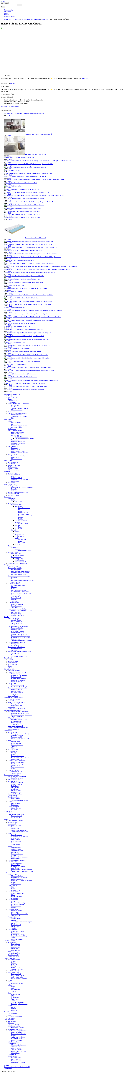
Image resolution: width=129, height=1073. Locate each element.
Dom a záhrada (12, 503)
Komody (10, 659)
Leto (9, 813)
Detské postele (15, 435)
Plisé (12, 887)
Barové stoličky (8, 10)
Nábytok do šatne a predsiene (12, 710)
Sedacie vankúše (15, 915)
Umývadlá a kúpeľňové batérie (16, 647)
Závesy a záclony (12, 929)
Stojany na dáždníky (17, 716)
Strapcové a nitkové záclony (19, 936)
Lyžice (13, 986)
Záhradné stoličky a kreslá (18, 1051)
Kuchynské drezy (16, 613)
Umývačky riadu (16, 599)
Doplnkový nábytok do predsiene (20, 713)
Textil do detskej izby (14, 446)
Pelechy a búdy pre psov (25, 550)
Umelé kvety (11, 411)
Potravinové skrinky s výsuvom (20, 579)
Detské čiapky (19, 558)
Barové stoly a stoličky (14, 670)
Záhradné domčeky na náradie (16, 1029)
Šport (9, 1015)
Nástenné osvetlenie (16, 784)
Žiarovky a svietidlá (13, 806)
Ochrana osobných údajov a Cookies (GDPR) (17, 1067)
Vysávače (13, 489)
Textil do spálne (12, 917)
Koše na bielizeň (15, 476)
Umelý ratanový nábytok (18, 1062)
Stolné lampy (15, 789)
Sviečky (13, 407)
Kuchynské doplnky (13, 970)
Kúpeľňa (17, 522)
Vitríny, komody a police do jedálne (17, 688)
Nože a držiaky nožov (17, 977)
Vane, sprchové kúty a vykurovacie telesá (19, 651)
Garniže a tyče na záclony (18, 931)
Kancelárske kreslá (16, 705)
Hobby (10, 546)
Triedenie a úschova (9, 940)
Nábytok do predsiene (14, 718)
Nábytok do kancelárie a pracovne (30, 19)
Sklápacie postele (16, 858)
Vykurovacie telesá (16, 1038)
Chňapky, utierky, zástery (18, 893)
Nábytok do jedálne (9, 669)
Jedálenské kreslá (16, 677)
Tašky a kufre (11, 1018)
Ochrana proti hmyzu (13, 470)
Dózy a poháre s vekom (17, 975)
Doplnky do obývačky (14, 732)
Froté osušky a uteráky (17, 631)
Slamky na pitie (15, 967)
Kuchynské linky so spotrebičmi (20, 572)
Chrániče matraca (16, 918)
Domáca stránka (8, 19)
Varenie (10, 1005)
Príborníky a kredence (17, 692)
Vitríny (10, 667)
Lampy (20, 527)
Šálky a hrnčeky (15, 999)
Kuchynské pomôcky (14, 972)
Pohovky (13, 754)
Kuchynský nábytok (13, 602)
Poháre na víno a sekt (17, 983)
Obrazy (10, 399)
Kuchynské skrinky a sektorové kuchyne (19, 576)
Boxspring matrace (16, 835)
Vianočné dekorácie (16, 816)
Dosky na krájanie (16, 974)
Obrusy (13, 895)
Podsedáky (14, 1035)
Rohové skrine (15, 868)
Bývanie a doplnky (16, 504)
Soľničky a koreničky (17, 969)
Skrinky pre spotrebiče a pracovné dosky (22, 580)
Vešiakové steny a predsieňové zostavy (18, 727)
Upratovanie (11, 482)
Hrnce (13, 1007)
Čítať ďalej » (85, 78)
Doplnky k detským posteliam (19, 452)
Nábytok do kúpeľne (13, 618)
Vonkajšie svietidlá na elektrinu (19, 800)
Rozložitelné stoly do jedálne (19, 686)
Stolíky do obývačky (13, 770)
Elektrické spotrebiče (10, 484)
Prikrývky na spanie (23, 514)
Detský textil (14, 424)
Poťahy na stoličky (16, 896)
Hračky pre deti (15, 457)
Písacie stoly (7, 11)
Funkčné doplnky (12, 1013)
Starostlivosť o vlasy (13, 493)
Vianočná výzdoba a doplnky (16, 814)
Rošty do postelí (19, 534)
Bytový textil (18, 506)
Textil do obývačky (13, 909)
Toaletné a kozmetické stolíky (19, 831)
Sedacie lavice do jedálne (18, 680)
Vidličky (13, 991)
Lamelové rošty (12, 824)
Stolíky (17, 538)
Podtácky (13, 963)
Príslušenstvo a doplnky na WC (16, 642)
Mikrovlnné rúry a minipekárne (20, 591)
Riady (9, 993)
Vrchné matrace (15, 844)
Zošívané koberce (16, 884)
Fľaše (12, 996)
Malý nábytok (8, 658)
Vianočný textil (15, 817)
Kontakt (6, 1065)
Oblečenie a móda (13, 552)
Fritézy (13, 588)
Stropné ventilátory (13, 795)
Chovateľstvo (11, 463)
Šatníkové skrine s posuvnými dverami (22, 871)
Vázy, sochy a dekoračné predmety (17, 413)
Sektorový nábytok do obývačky (17, 760)
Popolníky (14, 964)
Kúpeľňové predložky (17, 632)
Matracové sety (15, 838)
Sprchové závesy (16, 639)
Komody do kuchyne (17, 604)
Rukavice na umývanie (17, 904)
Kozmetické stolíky (13, 661)
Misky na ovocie (15, 961)
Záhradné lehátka (16, 1048)
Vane (12, 655)
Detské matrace (12, 429)
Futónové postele (16, 852)
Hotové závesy (15, 933)
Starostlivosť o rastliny (17, 1027)
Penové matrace (15, 839)
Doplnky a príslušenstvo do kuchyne (21, 610)
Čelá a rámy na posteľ (17, 850)
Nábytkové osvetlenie (17, 735)
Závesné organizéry (13, 956)
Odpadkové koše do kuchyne (19, 615)
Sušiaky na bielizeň (16, 478)
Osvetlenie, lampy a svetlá (11, 775)
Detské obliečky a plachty (18, 451)
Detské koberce (15, 449)
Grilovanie (11, 1023)
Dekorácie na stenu (16, 414)
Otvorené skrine (15, 865)
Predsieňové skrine (16, 721)
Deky (19, 509)
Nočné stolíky (22, 539)
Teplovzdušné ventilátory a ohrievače (21, 640)
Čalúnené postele (16, 849)
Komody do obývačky (17, 762)
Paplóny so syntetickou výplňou (23, 921)
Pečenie (10, 980)
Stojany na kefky (23, 523)
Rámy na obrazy (12, 400)
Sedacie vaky (15, 444)
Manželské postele (16, 855)
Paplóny (13, 920)
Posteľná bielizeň (23, 512)
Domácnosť (7, 471)
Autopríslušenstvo (13, 462)
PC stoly (20, 541)
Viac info (12, 83)
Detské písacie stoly (16, 433)
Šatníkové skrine (12, 861)
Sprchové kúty (15, 653)
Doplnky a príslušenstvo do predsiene (18, 711)
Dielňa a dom (8, 460)
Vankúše (6, 14)
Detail (8, 115)
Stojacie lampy (15, 787)
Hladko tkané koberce (17, 876)
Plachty (20, 511)
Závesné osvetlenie (16, 792)
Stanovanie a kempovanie (15, 1016)
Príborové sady (15, 989)
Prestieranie (14, 898)
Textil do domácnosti (10, 873)
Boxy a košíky (12, 942)
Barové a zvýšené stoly (17, 685)
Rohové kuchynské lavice (18, 678)
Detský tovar (11, 498)
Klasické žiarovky (16, 803)
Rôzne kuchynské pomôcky (19, 978)
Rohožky (13, 882)
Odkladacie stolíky (13, 664)
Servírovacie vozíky (16, 607)
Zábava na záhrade (16, 459)
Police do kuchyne (16, 606)
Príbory (10, 985)
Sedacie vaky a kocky (17, 745)
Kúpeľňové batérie (16, 648)
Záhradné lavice (15, 1046)
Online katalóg (8, 1068)
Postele (6, 13)
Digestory (14, 587)
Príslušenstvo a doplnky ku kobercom (21, 880)
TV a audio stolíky (16, 773)
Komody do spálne (16, 827)
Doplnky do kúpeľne (17, 628)
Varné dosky (14, 601)
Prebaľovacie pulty (16, 427)
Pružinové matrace (16, 841)
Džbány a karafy (15, 994)
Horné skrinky (15, 577)
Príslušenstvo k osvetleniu (15, 794)
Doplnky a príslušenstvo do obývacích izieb (23, 734)
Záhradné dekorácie (16, 1040)
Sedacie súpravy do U (17, 759)
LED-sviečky (15, 405)
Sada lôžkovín (15, 926)
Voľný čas (7, 1012)
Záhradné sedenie (12, 1043)
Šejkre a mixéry (15, 595)
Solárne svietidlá (15, 798)
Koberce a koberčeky (21, 520)
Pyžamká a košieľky (20, 561)
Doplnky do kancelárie (14, 699)
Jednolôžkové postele (17, 854)
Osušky (13, 901)
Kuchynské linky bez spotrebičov (20, 571)
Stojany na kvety (12, 402)
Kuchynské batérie (16, 612)
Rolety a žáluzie (12, 885)
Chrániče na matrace (24, 508)
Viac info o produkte (10, 106)
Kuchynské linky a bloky (15, 568)
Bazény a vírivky (12, 1021)
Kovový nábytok (16, 1061)
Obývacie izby (8, 730)
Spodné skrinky (15, 582)
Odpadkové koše (12, 473)
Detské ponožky (19, 560)
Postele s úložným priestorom (19, 857)
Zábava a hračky (12, 454)
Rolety (13, 888)
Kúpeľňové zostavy (16, 620)
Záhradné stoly (12, 1054)
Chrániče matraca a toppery (15, 820)
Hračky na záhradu (16, 1032)
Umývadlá (14, 650)
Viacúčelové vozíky (13, 955)
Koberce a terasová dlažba (18, 1034)
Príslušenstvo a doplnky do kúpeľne (18, 626)
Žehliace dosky (15, 481)
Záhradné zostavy (13, 1056)
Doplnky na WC (15, 643)
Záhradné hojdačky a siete (18, 1045)
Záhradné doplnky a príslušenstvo (17, 1030)
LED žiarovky (15, 805)
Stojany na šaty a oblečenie (18, 830)
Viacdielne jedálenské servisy (19, 1004)
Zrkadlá (13, 625)
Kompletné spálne (13, 822)
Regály (10, 666)
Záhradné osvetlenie (13, 1042)
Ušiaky (13, 748)
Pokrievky (14, 1010)
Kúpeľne (6, 617)
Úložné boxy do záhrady (18, 1037)
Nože (12, 988)
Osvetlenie (18, 525)
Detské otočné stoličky (17, 432)
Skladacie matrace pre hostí (18, 843)
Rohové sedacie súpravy (18, 756)
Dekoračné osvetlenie (17, 778)
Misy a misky (15, 997)
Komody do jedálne (16, 689)
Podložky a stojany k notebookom (17, 563)
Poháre (10, 982)
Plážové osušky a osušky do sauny (20, 903)
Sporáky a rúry (15, 596)
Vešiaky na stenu (16, 724)
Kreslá (9, 740)
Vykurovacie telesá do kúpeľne (19, 656)
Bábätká (10, 421)
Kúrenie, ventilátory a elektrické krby (18, 492)
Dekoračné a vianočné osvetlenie (17, 776)
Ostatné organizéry (13, 952)
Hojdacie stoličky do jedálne (19, 675)
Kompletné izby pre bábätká (19, 425)
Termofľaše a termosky (17, 1002)
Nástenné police (15, 765)
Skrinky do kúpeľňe (16, 623)
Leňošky (13, 752)
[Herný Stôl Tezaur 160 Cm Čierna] (14, 53)
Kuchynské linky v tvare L (18, 574)
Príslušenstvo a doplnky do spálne (17, 860)
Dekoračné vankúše (16, 910)
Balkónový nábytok (9, 16)
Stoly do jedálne (12, 683)
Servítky (13, 966)
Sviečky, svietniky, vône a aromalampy (18, 403)
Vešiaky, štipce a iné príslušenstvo (20, 479)
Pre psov (17, 549)
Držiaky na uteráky (16, 629)
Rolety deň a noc (16, 890)
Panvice (13, 1008)
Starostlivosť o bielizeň (14, 474)
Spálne (6, 819)
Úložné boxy (18, 528)
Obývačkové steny (13, 749)
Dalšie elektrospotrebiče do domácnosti (22, 487)
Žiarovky (10, 801)
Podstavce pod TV (16, 737)
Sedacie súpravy (19, 536)
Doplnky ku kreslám (17, 704)
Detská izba (7, 419)
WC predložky (15, 645)
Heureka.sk (7, 497)
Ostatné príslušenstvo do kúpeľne (20, 636)
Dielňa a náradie (12, 467)
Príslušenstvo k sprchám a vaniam (20, 637)
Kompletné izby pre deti (18, 441)
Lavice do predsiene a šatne (19, 719)
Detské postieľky (16, 422)
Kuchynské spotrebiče (14, 583)
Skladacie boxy (15, 947)
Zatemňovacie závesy (17, 939)
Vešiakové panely (16, 722)
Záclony (13, 937)
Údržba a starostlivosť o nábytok (20, 738)
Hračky (13, 500)
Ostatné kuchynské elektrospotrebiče (21, 593)
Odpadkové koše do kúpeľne (19, 634)
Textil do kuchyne (13, 891)
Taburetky (17, 544)
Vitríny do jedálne (16, 694)
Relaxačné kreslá (16, 743)
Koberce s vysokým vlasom (19, 877)
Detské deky (14, 448)
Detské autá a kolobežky (18, 456)
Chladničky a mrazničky (18, 585)
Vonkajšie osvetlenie (13, 797)
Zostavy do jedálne (13, 696)
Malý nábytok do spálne (14, 825)
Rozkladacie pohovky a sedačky (20, 757)
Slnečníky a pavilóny (13, 1024)
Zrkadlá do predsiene (13, 729)
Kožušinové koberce (17, 879)
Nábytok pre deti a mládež (15, 430)
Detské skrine (15, 440)
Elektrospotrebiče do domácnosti (17, 486)
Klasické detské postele (21, 437)
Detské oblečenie (16, 557)
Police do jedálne (16, 691)
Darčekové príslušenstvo (14, 465)
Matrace (17, 531)
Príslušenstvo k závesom (18, 934)
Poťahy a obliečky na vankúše (19, 914)
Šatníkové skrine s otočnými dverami (21, 869)
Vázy (12, 418)
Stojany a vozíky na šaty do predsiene (21, 715)
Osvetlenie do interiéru (14, 781)
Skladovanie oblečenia (14, 953)
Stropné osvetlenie (16, 790)
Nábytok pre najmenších (18, 443)
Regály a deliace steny (17, 767)
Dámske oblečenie (16, 553)
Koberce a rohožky (13, 874)
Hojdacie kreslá (15, 741)
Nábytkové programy (17, 764)
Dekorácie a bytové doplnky (12, 394)
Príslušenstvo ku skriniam (18, 866)
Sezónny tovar (8, 811)
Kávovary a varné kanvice (18, 590)
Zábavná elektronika (13, 495)
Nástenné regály (12, 662)
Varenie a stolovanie (9, 958)
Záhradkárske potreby (14, 1026)
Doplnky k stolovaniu (14, 959)
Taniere (13, 1000)
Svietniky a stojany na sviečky (19, 408)
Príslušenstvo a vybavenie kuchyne (17, 609)
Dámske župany (19, 555)
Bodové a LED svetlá (17, 782)
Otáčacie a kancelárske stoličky (16, 702)
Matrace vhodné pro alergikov (19, 836)
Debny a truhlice (15, 944)
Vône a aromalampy (16, 410)
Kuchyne (6, 565)
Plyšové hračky (19, 501)
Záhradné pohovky (16, 1049)
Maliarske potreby (13, 468)
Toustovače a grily (16, 598)
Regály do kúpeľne (16, 621)
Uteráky (20, 517)
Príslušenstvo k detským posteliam (24, 438)
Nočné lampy (15, 786)
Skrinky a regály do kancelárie (16, 708)
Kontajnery (11, 700)
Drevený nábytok (16, 1059)
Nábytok (13, 530)
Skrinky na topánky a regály (15, 726)
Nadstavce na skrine (16, 863)
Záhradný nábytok (9, 1019)
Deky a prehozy (15, 912)
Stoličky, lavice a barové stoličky (17, 672)
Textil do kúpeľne (13, 899)
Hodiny (10, 395)
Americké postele (16, 847)
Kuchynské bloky (16, 569)
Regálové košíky (16, 945)
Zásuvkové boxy (16, 950)
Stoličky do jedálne (16, 681)
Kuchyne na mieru (13, 566)
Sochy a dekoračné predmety (19, 416)
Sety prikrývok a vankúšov (25, 516)
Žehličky (13, 490)
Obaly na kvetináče (13, 397)
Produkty (17, 19)
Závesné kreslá (15, 1053)
